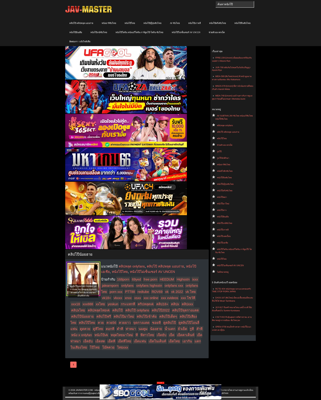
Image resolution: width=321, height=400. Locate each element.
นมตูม (143, 329)
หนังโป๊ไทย (130, 23)
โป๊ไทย (95, 347)
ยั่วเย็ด (182, 329)
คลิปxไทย (78, 310)
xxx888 (88, 304)
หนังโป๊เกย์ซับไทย (98, 32)
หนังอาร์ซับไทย (109, 23)
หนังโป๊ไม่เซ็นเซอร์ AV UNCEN (186, 32)
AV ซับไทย (175, 23)
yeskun (113, 304)
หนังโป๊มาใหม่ (223, 204)
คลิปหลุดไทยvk (99, 310)
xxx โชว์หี (188, 298)
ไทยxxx (122, 347)
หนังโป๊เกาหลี (194, 23)
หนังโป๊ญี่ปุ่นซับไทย (152, 23)
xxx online (151, 298)
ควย (101, 322)
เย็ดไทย (174, 341)
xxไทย (100, 304)
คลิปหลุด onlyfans (225, 125)
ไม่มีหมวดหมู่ (223, 272)
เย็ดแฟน (140, 341)
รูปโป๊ (219, 151)
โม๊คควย (108, 347)
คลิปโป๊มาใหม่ (124, 316)
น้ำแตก (170, 329)
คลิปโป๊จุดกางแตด (185, 310)
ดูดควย (85, 329)
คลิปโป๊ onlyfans (137, 310)
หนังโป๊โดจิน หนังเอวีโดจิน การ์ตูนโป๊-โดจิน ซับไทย (139, 32)
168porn (123, 279)
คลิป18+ (162, 304)
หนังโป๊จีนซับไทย (242, 23)
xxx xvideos (169, 298)
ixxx (195, 279)
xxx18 (75, 304)
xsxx (137, 298)
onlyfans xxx (174, 285)
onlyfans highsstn (149, 285)
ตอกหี (110, 329)
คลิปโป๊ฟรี (103, 316)
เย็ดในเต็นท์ (157, 341)
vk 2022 (177, 292)
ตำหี (120, 329)
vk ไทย (191, 292)
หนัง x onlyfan (81, 335)
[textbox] (235, 4)
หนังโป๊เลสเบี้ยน (224, 236)
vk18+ (106, 298)
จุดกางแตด (141, 322)
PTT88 (130, 292)
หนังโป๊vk (101, 335)
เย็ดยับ (88, 341)
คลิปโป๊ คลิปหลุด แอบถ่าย (81, 23)
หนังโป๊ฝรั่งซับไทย (217, 23)
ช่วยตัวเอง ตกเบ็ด (217, 32)
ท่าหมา (131, 329)
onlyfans (127, 285)
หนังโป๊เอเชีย (222, 243)
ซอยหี (156, 322)
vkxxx (118, 298)
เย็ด (171, 335)
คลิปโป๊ (117, 310)
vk (167, 292)
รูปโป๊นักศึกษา (223, 158)
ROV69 (157, 292)
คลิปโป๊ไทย (222, 138)
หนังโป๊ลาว (222, 210)
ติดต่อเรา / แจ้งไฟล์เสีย (79, 41)
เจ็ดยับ (161, 335)
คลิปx (175, 304)
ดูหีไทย (98, 329)
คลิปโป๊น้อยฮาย (82, 316)
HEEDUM (167, 279)
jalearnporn (110, 285)
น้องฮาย (156, 329)
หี (137, 335)
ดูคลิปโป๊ (169, 322)
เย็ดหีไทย (124, 341)
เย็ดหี (111, 341)
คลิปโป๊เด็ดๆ (168, 316)
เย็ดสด (100, 341)
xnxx (128, 298)
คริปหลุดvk (146, 304)
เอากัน (187, 341)
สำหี (199, 329)
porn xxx (116, 292)
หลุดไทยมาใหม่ (122, 335)
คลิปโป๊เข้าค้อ (147, 316)
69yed (136, 279)
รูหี (192, 329)
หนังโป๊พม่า (222, 197)
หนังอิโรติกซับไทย (225, 171)
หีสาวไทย (147, 335)
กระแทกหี (128, 304)
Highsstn (183, 279)
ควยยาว (125, 322)
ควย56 (111, 322)
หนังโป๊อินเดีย (75, 32)
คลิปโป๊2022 (161, 310)
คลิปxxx (187, 304)
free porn (150, 279)
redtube (143, 292)
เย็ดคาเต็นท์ (185, 335)
